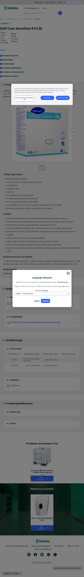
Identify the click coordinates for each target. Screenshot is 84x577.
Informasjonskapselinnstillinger (24, 98)
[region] (42, 94)
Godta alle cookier (62, 97)
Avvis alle (47, 97)
